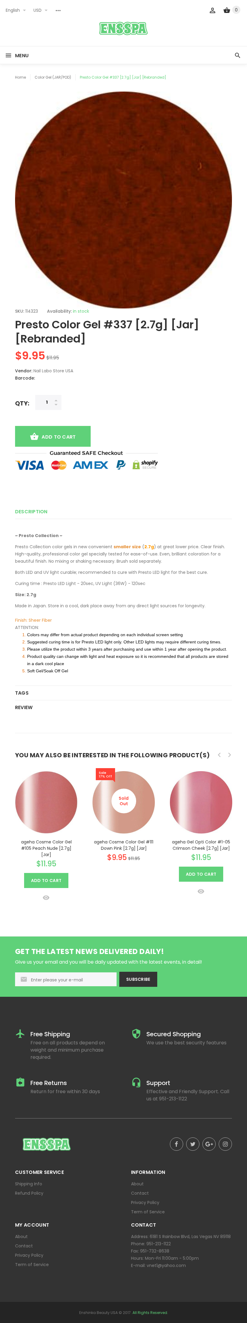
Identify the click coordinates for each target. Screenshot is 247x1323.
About (137, 1184)
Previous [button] (219, 754)
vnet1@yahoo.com (166, 1265)
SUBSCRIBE (138, 979)
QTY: (22, 403)
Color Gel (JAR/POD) (53, 77)
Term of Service (148, 1212)
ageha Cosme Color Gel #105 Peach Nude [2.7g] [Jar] (46, 848)
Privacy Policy (145, 1202)
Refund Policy (29, 1193)
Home (20, 77)
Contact (140, 1193)
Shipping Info (28, 1184)
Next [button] (229, 754)
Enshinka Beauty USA (98, 1312)
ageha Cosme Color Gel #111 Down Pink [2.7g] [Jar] (123, 845)
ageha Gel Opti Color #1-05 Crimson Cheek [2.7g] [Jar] (201, 845)
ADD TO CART (59, 436)
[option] (46, 834)
